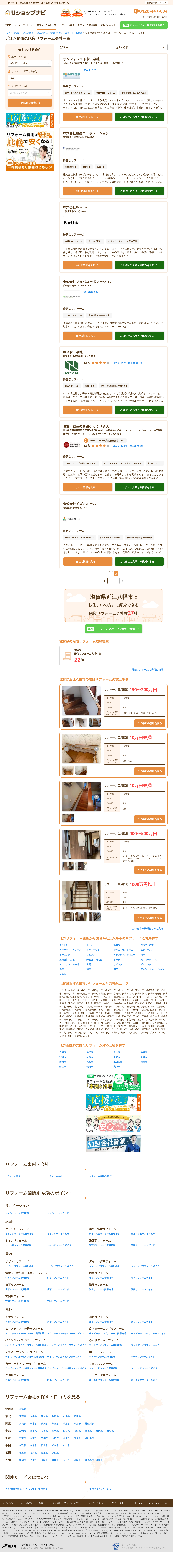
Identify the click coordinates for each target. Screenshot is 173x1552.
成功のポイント (108, 25)
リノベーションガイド (58, 1212)
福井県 (55, 1430)
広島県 (55, 1445)
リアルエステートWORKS (117, 1533)
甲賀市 (117, 1056)
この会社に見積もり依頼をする (139, 117)
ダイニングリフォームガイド (145, 1266)
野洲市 (144, 1056)
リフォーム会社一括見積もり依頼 (114, 629)
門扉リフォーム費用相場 (17, 1379)
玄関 (88, 964)
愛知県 (110, 1430)
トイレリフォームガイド (59, 1245)
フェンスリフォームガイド (144, 1368)
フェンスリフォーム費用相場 (103, 1368)
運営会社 (43, 1503)
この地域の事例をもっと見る (147, 928)
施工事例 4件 (91, 69)
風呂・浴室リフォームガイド (145, 1233)
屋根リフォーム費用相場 (101, 1321)
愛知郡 (89, 1066)
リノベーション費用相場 (17, 1212)
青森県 (22, 1416)
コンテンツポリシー (96, 1503)
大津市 (62, 1051)
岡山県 (44, 1445)
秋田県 (55, 1416)
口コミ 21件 (119, 363)
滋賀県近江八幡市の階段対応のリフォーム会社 (59, 32)
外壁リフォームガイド (58, 1321)
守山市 (62, 1056)
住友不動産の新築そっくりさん (86, 426)
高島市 (89, 1061)
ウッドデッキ (92, 949)
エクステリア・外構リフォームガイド (65, 1333)
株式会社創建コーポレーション (86, 133)
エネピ (143, 1516)
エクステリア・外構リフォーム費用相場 (24, 1333)
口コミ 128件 (120, 445)
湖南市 (62, 1061)
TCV (116, 1513)
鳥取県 (22, 1445)
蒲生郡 (62, 1066)
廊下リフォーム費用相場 (17, 1289)
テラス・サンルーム (123, 949)
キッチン (63, 944)
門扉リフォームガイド (58, 1379)
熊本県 (55, 1459)
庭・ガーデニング (149, 959)
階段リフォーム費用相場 (101, 1289)
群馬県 (44, 1423)
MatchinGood (118, 1524)
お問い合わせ (9, 1503)
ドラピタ (49, 1533)
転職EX (47, 1510)
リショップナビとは (24, 25)
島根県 (33, 1445)
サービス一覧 (47, 1544)
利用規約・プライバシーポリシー (67, 1503)
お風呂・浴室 (147, 944)
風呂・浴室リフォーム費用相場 (104, 1233)
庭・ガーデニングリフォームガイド (148, 1333)
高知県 (55, 1452)
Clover (53, 1522)
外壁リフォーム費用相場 (17, 1321)
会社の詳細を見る (88, 117)
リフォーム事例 (67, 25)
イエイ (21, 1536)
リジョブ (122, 1522)
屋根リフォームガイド (142, 1321)
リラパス (56, 1536)
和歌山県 (89, 1438)
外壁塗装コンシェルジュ (102, 1489)
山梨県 (66, 1430)
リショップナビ (56, 1516)
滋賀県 (16, 32)
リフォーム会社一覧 (46, 25)
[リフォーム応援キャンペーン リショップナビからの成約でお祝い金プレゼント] (30, 120)
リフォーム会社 (54, 1176)
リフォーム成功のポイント (102, 1176)
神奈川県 (89, 1423)
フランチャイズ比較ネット (50, 1519)
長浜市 (117, 1051)
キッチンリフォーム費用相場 (19, 1233)
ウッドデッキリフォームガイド (146, 1345)
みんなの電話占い (79, 1522)
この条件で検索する (30, 102)
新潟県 (22, 1430)
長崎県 (44, 1459)
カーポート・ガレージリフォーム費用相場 (25, 1368)
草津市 (144, 1051)
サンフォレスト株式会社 (81, 59)
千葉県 (66, 1423)
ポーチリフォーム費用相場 (102, 1356)
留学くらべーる (89, 1519)
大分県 (66, 1459)
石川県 (44, 1430)
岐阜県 (88, 1430)
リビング (118, 964)
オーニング (64, 954)
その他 (62, 974)
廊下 (116, 969)
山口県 (66, 1445)
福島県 (77, 1416)
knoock (71, 1510)
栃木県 (33, 1423)
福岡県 (22, 1459)
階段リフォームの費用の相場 (147, 669)
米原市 (144, 1061)
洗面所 (117, 944)
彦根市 (89, 1051)
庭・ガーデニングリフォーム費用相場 (107, 1333)
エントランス (147, 949)
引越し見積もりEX (129, 1510)
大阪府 (55, 1438)
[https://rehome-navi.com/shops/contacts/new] (113, 1143)
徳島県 (22, 1452)
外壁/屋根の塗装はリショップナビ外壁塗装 (26, 1489)
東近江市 (118, 1061)
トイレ (89, 944)
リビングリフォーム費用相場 (19, 1266)
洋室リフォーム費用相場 (17, 1277)
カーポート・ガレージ (70, 949)
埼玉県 (55, 1423)
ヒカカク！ (92, 1536)
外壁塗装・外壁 (94, 959)
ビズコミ (122, 1527)
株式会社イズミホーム (79, 503)
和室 (88, 969)
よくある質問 (27, 1503)
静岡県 (99, 1430)
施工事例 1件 (91, 292)
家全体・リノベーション (152, 969)
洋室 (61, 969)
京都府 (44, 1438)
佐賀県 (33, 1459)
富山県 (33, 1430)
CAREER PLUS (63, 1524)
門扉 (143, 954)
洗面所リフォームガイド (143, 1245)
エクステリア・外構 (69, 964)
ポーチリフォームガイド (143, 1356)
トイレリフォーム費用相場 (18, 1245)
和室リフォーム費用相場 (101, 1277)
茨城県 (22, 1423)
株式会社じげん (29, 1544)
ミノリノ (56, 1513)
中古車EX (93, 1513)
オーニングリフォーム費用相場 (104, 1379)
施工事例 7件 (136, 445)
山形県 (66, 1416)
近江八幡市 (28, 32)
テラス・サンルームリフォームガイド (65, 1356)
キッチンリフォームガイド (60, 1233)
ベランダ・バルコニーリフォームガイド (66, 1345)
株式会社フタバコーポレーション (88, 281)
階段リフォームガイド (142, 1289)
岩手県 (33, 1416)
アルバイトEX (18, 1510)
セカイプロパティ (135, 1530)
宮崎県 (77, 1459)
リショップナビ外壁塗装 (100, 1516)
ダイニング (146, 964)
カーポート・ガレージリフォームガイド (66, 1368)
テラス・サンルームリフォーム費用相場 (24, 1356)
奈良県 (77, 1438)
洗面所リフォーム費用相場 (102, 1245)
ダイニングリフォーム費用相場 (104, 1266)
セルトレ (141, 1513)
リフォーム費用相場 (87, 25)
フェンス (90, 954)
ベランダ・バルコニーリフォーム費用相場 (25, 1345)
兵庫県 (66, 1438)
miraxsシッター (40, 1530)
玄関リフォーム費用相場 (17, 1300)
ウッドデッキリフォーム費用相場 (105, 1345)
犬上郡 (117, 1066)
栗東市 (89, 1056)
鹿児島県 (89, 1459)
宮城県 (44, 1416)
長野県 (77, 1430)
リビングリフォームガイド (60, 1266)
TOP (8, 25)
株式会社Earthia (75, 207)
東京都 (77, 1423)
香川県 (33, 1452)
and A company (82, 1533)
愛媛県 (44, 1452)
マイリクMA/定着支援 (72, 1527)
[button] (144, 25)
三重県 (22, 1438)
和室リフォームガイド (142, 1277)
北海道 (22, 1408)
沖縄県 (99, 1459)
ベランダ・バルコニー (124, 954)
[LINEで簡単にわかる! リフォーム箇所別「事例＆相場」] (113, 1082)
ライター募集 (117, 1503)
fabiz (25, 1522)
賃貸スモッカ (97, 1510)
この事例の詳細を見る (150, 723)
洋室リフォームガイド (58, 1277)
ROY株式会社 (73, 352)
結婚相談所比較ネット (120, 1519)
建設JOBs (87, 1530)
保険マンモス (126, 1536)
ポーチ (117, 959)
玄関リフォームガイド (58, 1300)
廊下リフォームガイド (58, 1289)
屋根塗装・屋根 (67, 959)
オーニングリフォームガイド (145, 1379)
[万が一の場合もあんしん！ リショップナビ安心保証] (113, 1123)
